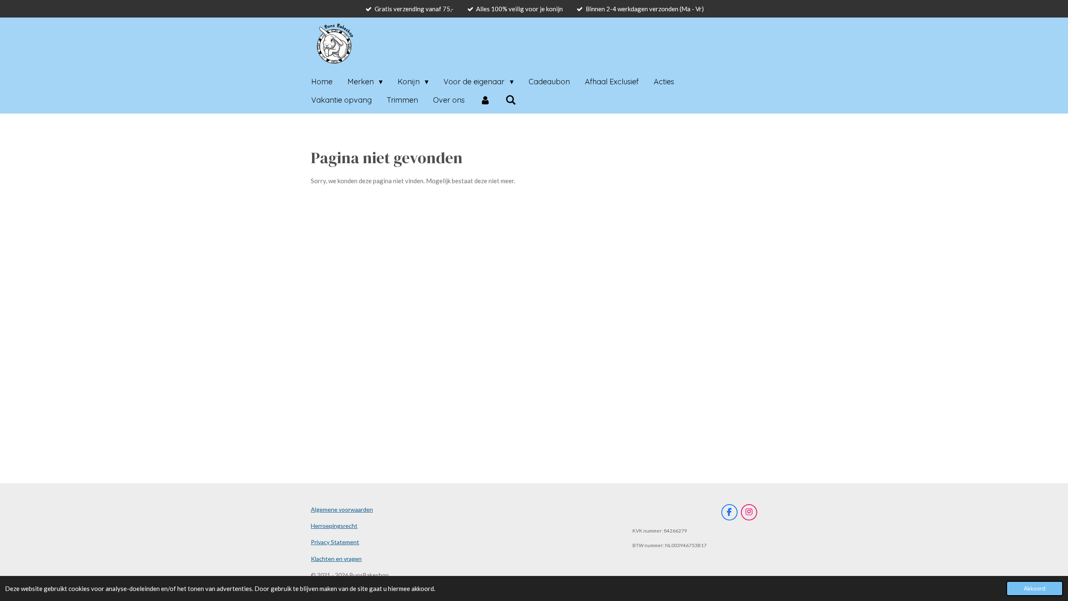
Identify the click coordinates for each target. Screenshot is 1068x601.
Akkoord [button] (1034, 588)
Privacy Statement (335, 541)
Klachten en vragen (336, 558)
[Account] (485, 100)
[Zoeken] (510, 100)
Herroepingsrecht (334, 525)
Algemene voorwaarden (342, 509)
